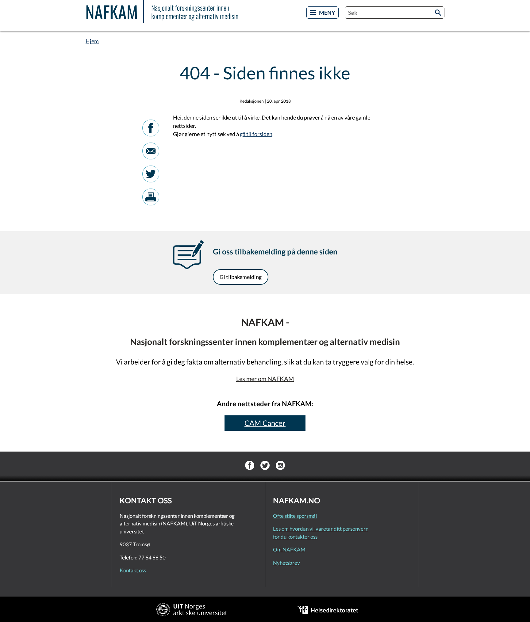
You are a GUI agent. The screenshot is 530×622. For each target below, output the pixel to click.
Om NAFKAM (289, 549)
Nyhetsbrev (286, 562)
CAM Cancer (265, 422)
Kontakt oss (133, 570)
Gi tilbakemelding (241, 276)
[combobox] (394, 12)
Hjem (92, 41)
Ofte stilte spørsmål (295, 516)
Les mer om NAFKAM (265, 378)
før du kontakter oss (295, 536)
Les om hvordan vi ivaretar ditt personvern (320, 528)
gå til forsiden (256, 134)
